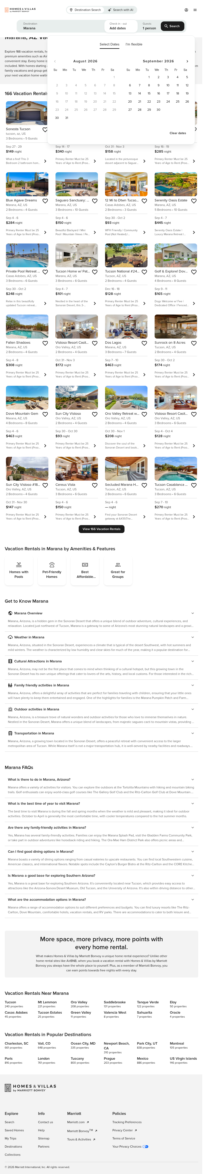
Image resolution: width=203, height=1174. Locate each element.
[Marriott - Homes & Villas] (32, 10)
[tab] (85, 10)
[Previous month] (54, 61)
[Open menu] (195, 10)
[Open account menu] (186, 10)
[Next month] (187, 61)
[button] (60, 26)
